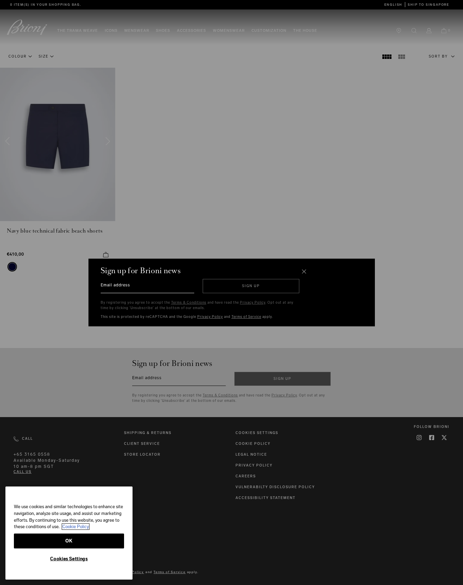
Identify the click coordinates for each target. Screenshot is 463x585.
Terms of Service (246, 317)
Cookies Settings (69, 558)
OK (68, 540)
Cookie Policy (75, 526)
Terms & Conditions (188, 303)
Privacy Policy (252, 303)
